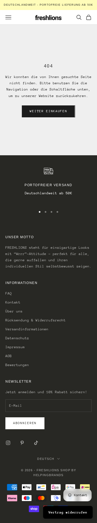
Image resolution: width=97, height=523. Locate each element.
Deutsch (45, 458)
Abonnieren (25, 423)
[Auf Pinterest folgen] (22, 442)
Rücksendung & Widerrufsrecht (35, 320)
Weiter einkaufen (48, 111)
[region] (48, 184)
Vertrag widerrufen (67, 512)
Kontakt (12, 302)
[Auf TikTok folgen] (36, 442)
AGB (8, 356)
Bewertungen (17, 365)
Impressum (15, 347)
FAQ (8, 293)
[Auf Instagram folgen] (8, 442)
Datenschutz (17, 338)
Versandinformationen (26, 329)
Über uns (14, 311)
